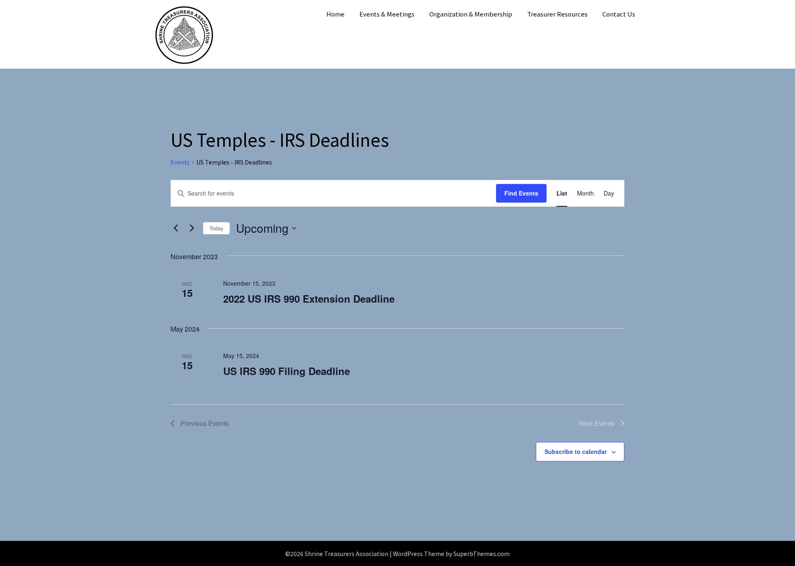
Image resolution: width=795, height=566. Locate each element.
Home (335, 14)
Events (180, 162)
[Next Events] (192, 228)
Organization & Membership (470, 14)
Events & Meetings (386, 14)
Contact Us (618, 14)
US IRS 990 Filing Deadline (286, 371)
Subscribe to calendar (575, 451)
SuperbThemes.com (481, 553)
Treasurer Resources (557, 14)
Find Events (521, 193)
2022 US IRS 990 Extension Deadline (309, 298)
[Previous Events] (176, 228)
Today (216, 228)
